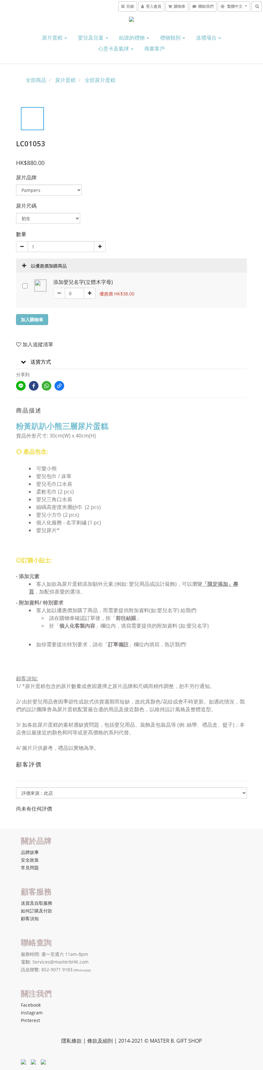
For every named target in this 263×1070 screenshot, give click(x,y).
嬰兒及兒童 (91, 37)
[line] (21, 386)
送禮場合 (207, 37)
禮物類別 (171, 37)
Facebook (31, 1005)
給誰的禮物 (132, 37)
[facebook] (33, 386)
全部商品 (36, 80)
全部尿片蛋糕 (100, 80)
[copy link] (59, 386)
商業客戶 (154, 48)
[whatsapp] (46, 386)
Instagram (32, 1013)
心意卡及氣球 (114, 48)
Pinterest (30, 1020)
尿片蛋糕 (53, 37)
